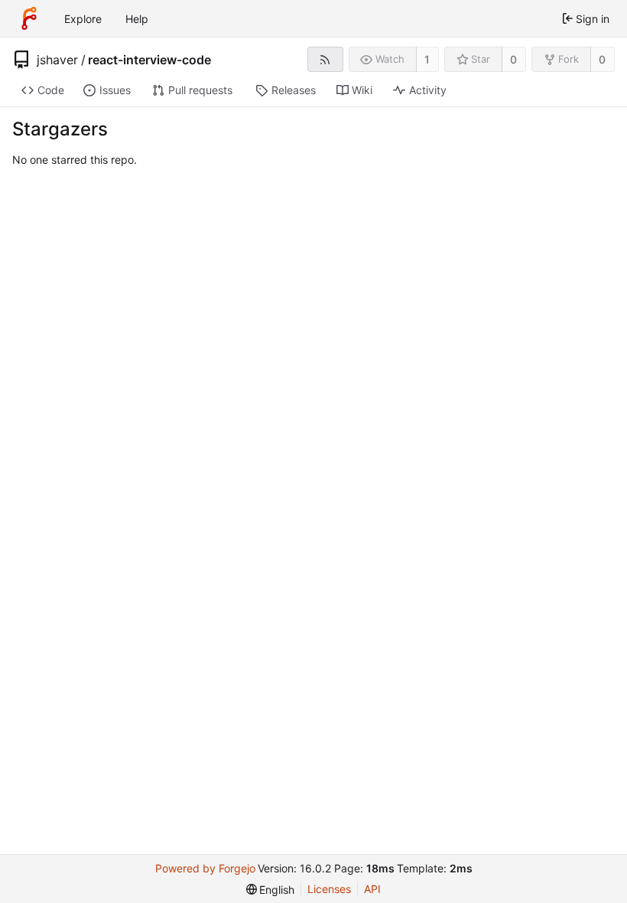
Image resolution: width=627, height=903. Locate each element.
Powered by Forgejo (205, 868)
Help (136, 18)
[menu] (270, 889)
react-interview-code (149, 59)
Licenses (329, 888)
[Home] (29, 18)
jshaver (57, 59)
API (372, 888)
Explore (83, 18)
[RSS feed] (325, 59)
